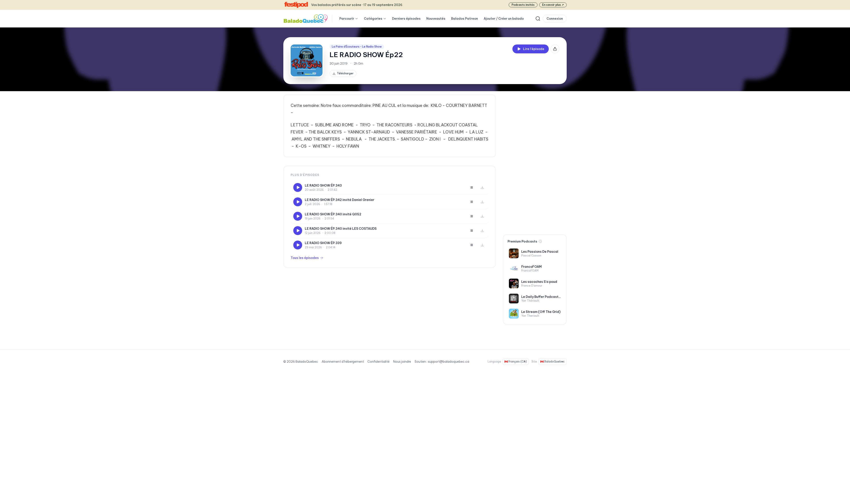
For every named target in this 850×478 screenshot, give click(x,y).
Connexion (555, 19)
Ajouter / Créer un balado (504, 19)
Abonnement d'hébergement (343, 362)
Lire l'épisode (533, 49)
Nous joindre (402, 362)
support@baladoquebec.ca (448, 362)
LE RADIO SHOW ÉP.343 (323, 185)
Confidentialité (378, 362)
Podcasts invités (523, 4)
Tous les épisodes (305, 258)
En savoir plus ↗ (553, 4)
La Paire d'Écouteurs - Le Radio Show (357, 46)
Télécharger (345, 73)
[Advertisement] (535, 161)
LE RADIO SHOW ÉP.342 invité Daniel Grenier (339, 200)
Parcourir (346, 19)
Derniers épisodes (406, 19)
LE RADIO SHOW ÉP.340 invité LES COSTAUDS (341, 229)
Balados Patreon (464, 19)
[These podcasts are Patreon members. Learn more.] (540, 241)
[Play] (297, 187)
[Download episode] (482, 187)
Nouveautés (435, 19)
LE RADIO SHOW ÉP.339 (323, 243)
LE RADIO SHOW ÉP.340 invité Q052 (333, 214)
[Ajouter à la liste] (471, 187)
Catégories (373, 19)
